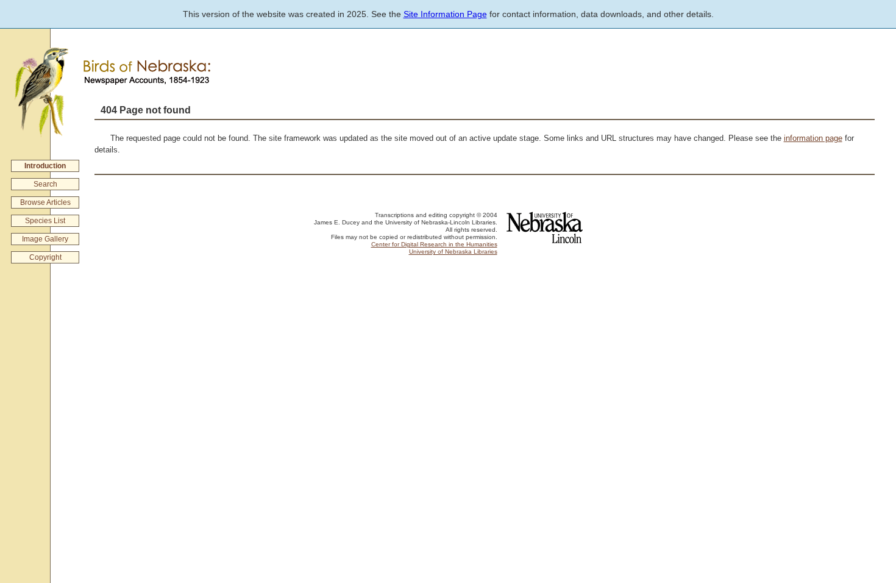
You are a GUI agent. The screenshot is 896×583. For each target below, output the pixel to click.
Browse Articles (45, 202)
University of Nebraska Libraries (453, 251)
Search (45, 184)
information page (813, 138)
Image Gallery (45, 239)
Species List (45, 220)
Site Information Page (445, 14)
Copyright (45, 257)
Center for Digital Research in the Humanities (434, 244)
